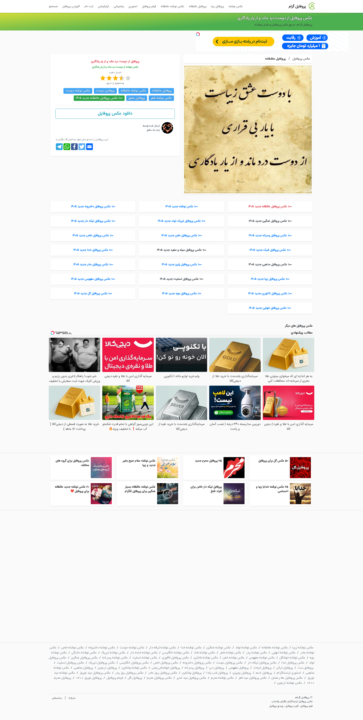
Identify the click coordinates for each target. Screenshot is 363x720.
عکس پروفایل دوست (229, 662)
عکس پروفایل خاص (165, 662)
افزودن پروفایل (71, 6)
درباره (72, 698)
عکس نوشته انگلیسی (175, 652)
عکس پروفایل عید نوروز (95, 672)
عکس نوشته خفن (234, 657)
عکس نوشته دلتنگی (84, 652)
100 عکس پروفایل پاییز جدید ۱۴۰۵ (181, 264)
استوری (133, 6)
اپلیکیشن (103, 6)
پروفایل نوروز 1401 (89, 677)
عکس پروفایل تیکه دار (262, 662)
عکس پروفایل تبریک (102, 662)
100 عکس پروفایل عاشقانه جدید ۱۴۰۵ (99, 98)
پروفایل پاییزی (242, 672)
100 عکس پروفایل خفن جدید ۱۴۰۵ (181, 235)
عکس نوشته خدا (191, 647)
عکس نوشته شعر (161, 98)
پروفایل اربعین (107, 667)
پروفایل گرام (297, 6)
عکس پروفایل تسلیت (70, 662)
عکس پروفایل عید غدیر (191, 677)
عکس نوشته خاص (72, 647)
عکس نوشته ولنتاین (134, 667)
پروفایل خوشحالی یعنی (166, 667)
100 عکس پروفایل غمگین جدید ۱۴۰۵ (270, 221)
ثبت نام (88, 6)
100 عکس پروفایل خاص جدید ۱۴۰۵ (92, 235)
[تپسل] (198, 34)
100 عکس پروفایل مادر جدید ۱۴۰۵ (93, 264)
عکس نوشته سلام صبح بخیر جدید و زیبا (139, 463)
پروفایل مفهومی (239, 667)
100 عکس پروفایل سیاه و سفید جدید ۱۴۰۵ (181, 250)
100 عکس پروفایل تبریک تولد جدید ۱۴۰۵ (181, 221)
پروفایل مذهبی (83, 667)
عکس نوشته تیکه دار (162, 647)
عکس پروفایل (301, 58)
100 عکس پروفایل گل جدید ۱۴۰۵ (93, 293)
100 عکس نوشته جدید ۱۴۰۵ (181, 206)
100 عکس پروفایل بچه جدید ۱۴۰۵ (181, 293)
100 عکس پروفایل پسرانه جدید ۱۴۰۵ (270, 235)
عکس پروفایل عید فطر (252, 677)
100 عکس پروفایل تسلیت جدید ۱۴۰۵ (181, 279)
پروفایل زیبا (217, 6)
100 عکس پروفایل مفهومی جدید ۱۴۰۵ (93, 279)
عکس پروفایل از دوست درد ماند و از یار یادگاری (275, 18)
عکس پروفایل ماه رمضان (287, 677)
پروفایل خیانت (262, 667)
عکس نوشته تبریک (113, 652)
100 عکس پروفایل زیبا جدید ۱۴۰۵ (270, 279)
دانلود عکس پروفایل (115, 113)
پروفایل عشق (136, 98)
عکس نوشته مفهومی (262, 657)
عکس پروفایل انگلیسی (134, 662)
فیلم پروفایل (149, 6)
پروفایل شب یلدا (217, 672)
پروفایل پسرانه (194, 667)
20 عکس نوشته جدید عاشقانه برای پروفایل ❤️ (72, 489)
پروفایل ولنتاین (192, 672)
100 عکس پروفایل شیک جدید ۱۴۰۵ (270, 250)
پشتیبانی (119, 6)
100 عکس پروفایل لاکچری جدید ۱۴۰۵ (270, 293)
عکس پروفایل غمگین (84, 657)
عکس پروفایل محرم (159, 677)
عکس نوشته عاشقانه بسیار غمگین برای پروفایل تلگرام (140, 489)
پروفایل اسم (264, 672)
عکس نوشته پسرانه (115, 657)
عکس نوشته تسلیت (144, 657)
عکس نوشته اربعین (289, 682)
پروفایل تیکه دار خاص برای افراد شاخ (206, 489)
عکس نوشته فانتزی (205, 657)
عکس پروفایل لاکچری (175, 657)
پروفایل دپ (216, 667)
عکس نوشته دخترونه (101, 647)
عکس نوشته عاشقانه (172, 6)
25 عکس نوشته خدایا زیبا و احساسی (272, 489)
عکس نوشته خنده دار (144, 652)
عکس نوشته (236, 6)
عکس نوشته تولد (246, 647)
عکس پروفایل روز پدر (129, 672)
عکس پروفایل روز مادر (162, 672)
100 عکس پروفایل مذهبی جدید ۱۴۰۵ (270, 264)
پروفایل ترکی (284, 667)
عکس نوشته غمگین (218, 647)
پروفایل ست (305, 667)
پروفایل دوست (105, 90)
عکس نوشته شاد (204, 652)
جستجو (53, 6)
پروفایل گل (135, 677)
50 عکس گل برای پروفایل (273, 460)
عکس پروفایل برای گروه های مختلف (72, 463)
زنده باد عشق (153, 130)
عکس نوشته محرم (222, 677)
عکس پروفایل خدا (292, 662)
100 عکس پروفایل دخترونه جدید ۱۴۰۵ (93, 206)
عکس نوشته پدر (256, 652)
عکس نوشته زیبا (302, 647)
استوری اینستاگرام (289, 672)
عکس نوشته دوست (78, 90)
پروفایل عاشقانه (197, 6)
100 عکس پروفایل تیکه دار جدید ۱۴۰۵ (93, 221)
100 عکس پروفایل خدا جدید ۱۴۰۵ (93, 250)
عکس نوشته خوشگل (292, 657)
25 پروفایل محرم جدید (208, 460)
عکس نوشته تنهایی (284, 652)
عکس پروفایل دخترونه (197, 662)
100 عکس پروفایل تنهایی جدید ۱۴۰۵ (270, 308)
